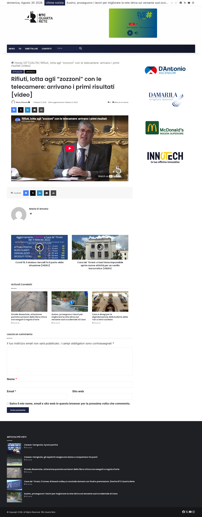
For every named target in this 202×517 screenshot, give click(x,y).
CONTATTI (47, 48)
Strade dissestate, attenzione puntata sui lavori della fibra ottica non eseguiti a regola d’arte (29, 317)
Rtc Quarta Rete (48, 512)
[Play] (129, 32)
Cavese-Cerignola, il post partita (41, 444)
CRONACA (30, 72)
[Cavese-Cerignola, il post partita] (14, 448)
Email (11, 391)
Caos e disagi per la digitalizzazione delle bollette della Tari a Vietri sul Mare (110, 317)
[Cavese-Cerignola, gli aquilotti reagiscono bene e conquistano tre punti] (14, 460)
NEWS (12, 48)
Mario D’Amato (22, 102)
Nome (12, 379)
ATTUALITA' (31, 62)
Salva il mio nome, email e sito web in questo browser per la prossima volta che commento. (69, 403)
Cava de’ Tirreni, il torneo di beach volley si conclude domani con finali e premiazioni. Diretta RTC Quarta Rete (79, 481)
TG (20, 48)
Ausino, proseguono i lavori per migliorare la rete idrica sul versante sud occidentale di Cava (69, 317)
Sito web (78, 391)
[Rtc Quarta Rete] (37, 17)
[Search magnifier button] (80, 48)
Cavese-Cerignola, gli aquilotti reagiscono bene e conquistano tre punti (60, 457)
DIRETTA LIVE (31, 48)
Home (18, 62)
